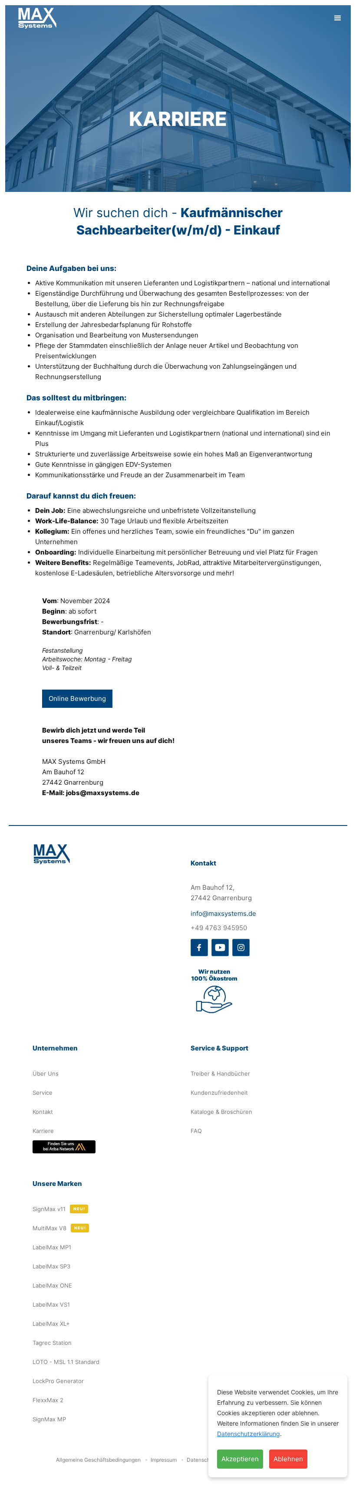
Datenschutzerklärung (248, 1433)
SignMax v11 (49, 1208)
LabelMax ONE (52, 1285)
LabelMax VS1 (51, 1304)
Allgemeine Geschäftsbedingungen (98, 1459)
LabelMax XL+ (51, 1323)
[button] (338, 18)
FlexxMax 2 (48, 1400)
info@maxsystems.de (223, 913)
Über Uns (46, 1073)
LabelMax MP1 (52, 1247)
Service (43, 1092)
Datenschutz (202, 1459)
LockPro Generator (58, 1380)
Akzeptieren (240, 1459)
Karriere (43, 1130)
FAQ (196, 1130)
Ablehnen (288, 1459)
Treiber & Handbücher (220, 1073)
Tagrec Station (52, 1342)
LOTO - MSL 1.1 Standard (66, 1361)
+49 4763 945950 (219, 928)
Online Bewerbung (77, 698)
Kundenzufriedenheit (219, 1092)
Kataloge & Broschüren (221, 1111)
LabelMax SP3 (51, 1266)
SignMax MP (49, 1419)
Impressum (164, 1459)
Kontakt (43, 1111)
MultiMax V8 (49, 1228)
